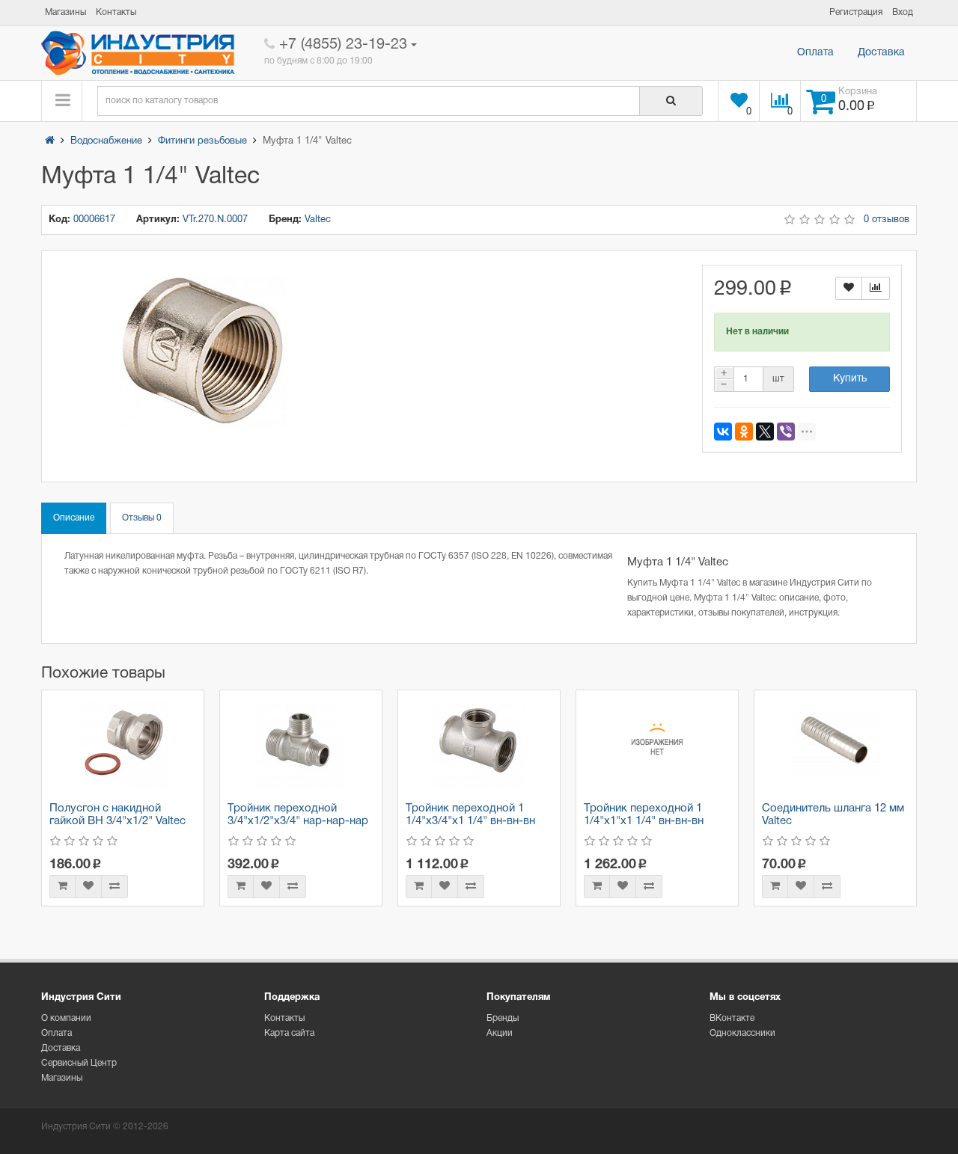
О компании (66, 1018)
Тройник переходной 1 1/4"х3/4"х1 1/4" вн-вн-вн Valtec (470, 820)
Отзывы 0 (142, 518)
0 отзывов (886, 219)
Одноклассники (742, 1033)
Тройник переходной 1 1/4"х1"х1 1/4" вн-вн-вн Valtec (644, 820)
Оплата (815, 53)
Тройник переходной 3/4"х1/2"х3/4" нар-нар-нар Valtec (298, 820)
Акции (499, 1033)
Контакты (284, 1018)
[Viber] (786, 432)
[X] (765, 432)
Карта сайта (289, 1033)
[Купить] (62, 886)
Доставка (881, 53)
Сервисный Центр (79, 1063)
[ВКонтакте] (723, 432)
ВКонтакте (732, 1018)
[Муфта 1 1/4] (202, 350)
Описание (73, 518)
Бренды (502, 1018)
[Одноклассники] (744, 432)
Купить (850, 379)
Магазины (61, 1078)
